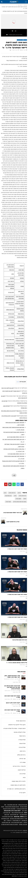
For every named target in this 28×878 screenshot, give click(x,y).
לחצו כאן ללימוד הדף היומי (7, 388)
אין (9, 141)
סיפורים (22, 278)
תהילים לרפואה (10, 325)
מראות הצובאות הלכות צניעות (12, 806)
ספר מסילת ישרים (14, 814)
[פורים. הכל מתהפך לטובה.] (3, 522)
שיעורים (12, 278)
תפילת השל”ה (20, 369)
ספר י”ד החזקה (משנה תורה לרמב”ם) (18, 818)
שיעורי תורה (8, 501)
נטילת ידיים (21, 350)
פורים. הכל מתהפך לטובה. (12, 521)
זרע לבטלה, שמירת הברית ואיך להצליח (19, 356)
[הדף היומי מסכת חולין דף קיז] (14, 630)
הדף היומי (20, 5)
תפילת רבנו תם (10, 350)
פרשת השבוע (17, 391)
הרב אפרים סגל (8, 495)
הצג (18, 381)
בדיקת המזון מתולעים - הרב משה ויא (16, 789)
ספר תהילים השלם (22, 804)
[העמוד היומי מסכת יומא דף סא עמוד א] (14, 539)
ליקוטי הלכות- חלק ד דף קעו (13, 703)
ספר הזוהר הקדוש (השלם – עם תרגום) (19, 345)
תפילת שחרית (20, 317)
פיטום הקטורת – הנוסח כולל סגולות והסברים (19, 303)
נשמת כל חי (11, 317)
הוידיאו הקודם (24, 509)
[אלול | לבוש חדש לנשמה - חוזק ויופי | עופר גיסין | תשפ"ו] (23, 677)
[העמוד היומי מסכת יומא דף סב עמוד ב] (14, 608)
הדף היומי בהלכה (20, 40)
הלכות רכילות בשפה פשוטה (18, 781)
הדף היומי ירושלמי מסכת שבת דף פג (12, 512)
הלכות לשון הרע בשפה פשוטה (18, 785)
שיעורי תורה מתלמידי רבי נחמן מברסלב (10, 286)
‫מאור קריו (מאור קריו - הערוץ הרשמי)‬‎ (12, 690)
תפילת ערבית (21, 325)
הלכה (12, 274)
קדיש (12, 333)
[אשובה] (14, 2)
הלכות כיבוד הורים (9, 356)
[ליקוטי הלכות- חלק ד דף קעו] (23, 704)
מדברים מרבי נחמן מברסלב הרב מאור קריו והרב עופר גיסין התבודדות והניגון (12, 687)
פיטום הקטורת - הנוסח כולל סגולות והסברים (14, 728)
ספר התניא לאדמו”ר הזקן (17, 812)
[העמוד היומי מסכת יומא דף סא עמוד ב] (14, 562)
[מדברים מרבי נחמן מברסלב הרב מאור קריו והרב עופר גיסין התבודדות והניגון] (23, 687)
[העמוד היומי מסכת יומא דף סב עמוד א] (14, 585)
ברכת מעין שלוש (10, 309)
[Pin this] (6, 484)
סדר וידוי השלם (10, 363)
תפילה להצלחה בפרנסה (19, 732)
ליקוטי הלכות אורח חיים (16, 822)
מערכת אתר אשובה (15, 704)
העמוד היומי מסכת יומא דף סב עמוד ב (17, 617)
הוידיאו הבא (3, 518)
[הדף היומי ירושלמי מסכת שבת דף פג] (25, 513)
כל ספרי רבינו (11, 281)
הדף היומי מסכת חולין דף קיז (19, 640)
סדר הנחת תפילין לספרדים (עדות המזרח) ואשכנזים (10, 345)
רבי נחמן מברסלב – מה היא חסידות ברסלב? (20, 363)
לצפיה (25, 498)
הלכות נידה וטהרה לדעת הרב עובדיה (9, 824)
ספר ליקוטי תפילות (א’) (7, 816)
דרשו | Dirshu (23, 50)
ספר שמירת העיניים (9, 339)
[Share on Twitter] (18, 484)
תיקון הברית (11, 292)
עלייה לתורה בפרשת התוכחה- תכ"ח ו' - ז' (16, 662)
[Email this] (10, 484)
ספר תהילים (11, 314)
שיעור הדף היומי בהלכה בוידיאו (19, 501)
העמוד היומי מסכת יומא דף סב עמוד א (17, 594)
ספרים (22, 286)
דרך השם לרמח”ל (17, 820)
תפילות (22, 281)
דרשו (5, 492)
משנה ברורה (18, 498)
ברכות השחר (21, 314)
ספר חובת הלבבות (6, 822)
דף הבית (25, 5)
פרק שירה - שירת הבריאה (19, 766)
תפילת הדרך (11, 328)
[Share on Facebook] (22, 484)
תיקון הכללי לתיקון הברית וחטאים (16, 724)
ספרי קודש (21, 270)
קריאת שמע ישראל (20, 721)
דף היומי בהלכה (12, 492)
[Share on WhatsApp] (14, 484)
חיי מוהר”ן (9, 820)
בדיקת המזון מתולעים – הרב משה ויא (20, 333)
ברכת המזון (21, 328)
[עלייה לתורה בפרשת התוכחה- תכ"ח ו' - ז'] (14, 653)
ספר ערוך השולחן (23, 824)
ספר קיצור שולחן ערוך (12, 804)
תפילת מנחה (21, 321)
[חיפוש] (1, 1)
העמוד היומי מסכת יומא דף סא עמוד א (17, 549)
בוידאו (19, 492)
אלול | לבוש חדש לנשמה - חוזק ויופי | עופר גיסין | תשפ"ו (12, 676)
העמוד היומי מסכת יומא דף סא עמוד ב (17, 571)
